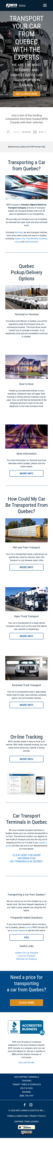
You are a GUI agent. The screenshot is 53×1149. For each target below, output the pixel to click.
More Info (26, 473)
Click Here (26, 1002)
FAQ (26, 937)
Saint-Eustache (31, 241)
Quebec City (19, 238)
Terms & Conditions (17, 1116)
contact (28, 927)
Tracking (26, 1081)
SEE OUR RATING (26, 1062)
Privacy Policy (37, 1116)
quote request (19, 930)
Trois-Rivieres (32, 238)
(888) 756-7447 (27, 1096)
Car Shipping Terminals (26, 1077)
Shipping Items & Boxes (26, 1121)
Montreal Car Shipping (26, 959)
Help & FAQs (26, 1088)
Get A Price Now (26, 93)
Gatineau (43, 238)
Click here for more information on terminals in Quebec (26, 858)
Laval (17, 241)
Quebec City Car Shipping (26, 953)
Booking (26, 1092)
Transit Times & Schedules (26, 1084)
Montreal (19, 232)
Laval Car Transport (27, 956)
